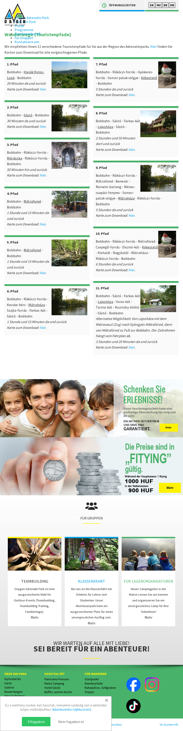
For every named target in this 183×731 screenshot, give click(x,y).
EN (172, 5)
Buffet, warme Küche (58, 692)
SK (152, 5)
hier (43, 89)
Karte (8, 683)
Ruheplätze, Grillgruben (100, 688)
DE (165, 5)
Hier (153, 46)
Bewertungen (13, 692)
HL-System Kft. (169, 725)
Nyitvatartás (12, 679)
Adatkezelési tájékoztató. (72, 709)
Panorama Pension (56, 679)
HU (159, 5)
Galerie (9, 687)
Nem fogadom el (71, 721)
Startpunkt (92, 679)
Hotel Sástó (52, 688)
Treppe (89, 692)
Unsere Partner (14, 696)
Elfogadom (36, 721)
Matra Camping (54, 683)
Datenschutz (113, 725)
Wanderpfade (94, 683)
